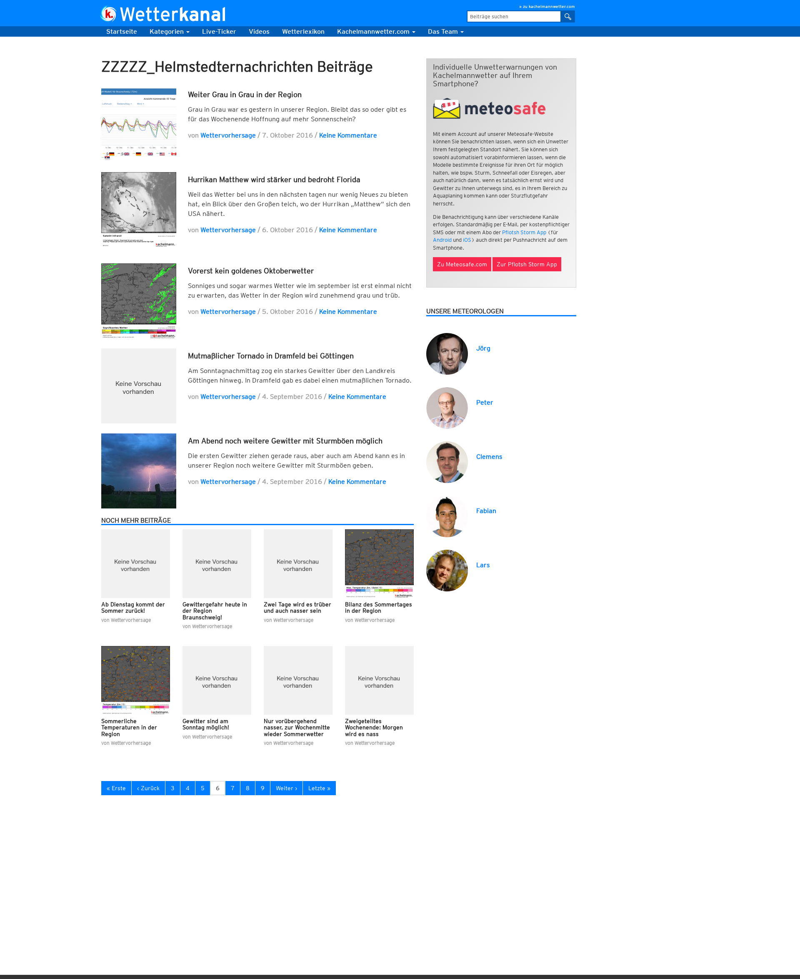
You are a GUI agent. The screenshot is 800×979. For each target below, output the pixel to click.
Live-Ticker (219, 31)
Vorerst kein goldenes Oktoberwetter (251, 270)
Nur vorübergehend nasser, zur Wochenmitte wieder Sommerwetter (297, 727)
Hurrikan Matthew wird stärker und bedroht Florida (274, 179)
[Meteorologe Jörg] (447, 353)
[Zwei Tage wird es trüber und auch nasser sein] (298, 563)
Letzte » (319, 788)
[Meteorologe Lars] (447, 570)
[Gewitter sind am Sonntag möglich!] (216, 680)
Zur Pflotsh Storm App (527, 264)
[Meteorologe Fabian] (447, 516)
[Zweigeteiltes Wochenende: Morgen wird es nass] (379, 680)
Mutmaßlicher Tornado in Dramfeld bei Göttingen (271, 355)
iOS (467, 240)
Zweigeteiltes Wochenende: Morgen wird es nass (374, 727)
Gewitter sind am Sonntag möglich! (205, 724)
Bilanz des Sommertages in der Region (378, 607)
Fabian (486, 511)
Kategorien (167, 31)
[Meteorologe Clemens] (447, 462)
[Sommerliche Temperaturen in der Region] (135, 680)
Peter (484, 402)
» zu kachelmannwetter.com (547, 6)
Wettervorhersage (228, 135)
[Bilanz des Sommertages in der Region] (379, 563)
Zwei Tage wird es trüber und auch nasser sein (297, 607)
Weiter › (286, 788)
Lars (483, 565)
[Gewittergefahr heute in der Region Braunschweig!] (216, 563)
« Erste (116, 788)
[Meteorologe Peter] (447, 407)
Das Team (444, 31)
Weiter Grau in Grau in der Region (245, 94)
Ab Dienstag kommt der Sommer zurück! (133, 607)
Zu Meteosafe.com (462, 264)
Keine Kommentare (348, 135)
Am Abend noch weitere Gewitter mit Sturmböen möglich (285, 440)
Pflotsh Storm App (524, 232)
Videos (259, 31)
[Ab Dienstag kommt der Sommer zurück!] (135, 563)
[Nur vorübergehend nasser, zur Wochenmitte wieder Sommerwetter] (298, 680)
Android (442, 240)
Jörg (483, 348)
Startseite (121, 31)
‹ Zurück (148, 788)
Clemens (489, 457)
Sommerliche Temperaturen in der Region (129, 727)
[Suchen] (568, 16)
